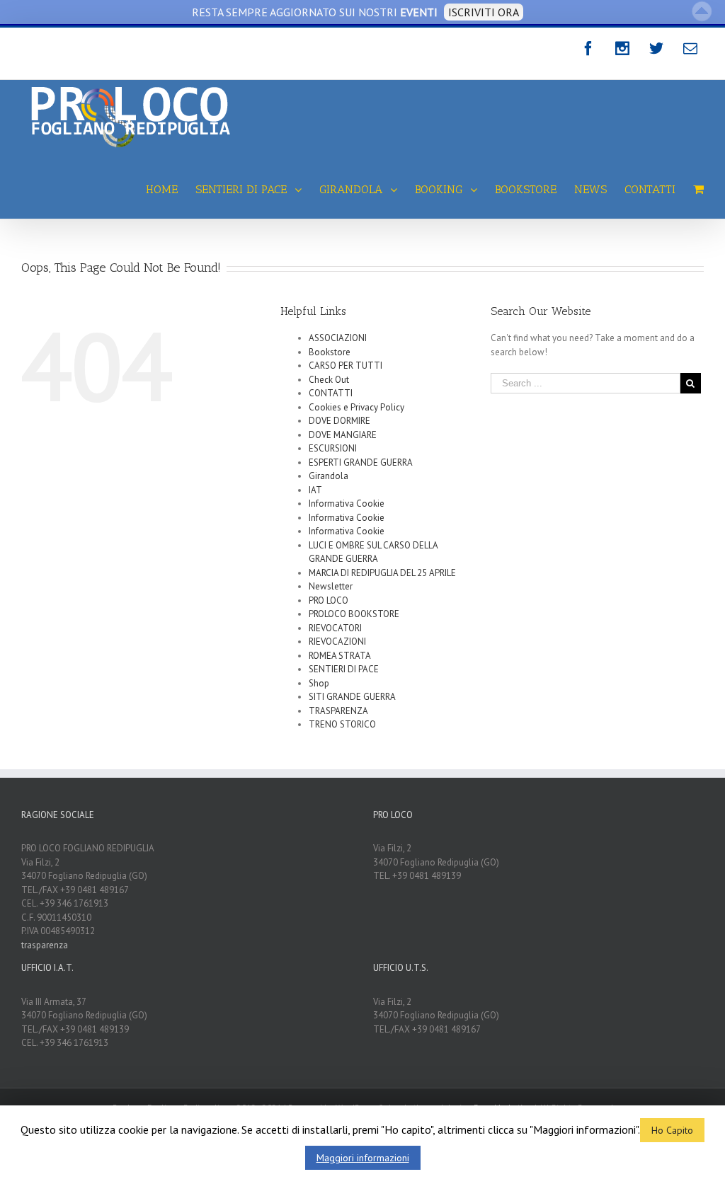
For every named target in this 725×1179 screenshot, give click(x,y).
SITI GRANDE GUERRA (352, 697)
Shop (319, 683)
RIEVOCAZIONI (337, 641)
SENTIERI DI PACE (344, 669)
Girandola (328, 476)
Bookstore (329, 352)
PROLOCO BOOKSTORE (354, 614)
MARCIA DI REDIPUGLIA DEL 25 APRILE (382, 573)
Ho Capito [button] (672, 1130)
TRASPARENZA (338, 711)
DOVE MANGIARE (343, 435)
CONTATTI (331, 393)
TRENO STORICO (342, 724)
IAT (315, 490)
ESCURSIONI (333, 448)
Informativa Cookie (346, 504)
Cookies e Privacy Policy (356, 407)
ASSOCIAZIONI (338, 338)
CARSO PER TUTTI (345, 366)
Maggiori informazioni (362, 1157)
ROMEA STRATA (340, 656)
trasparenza (44, 945)
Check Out (329, 380)
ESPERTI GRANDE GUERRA (361, 462)
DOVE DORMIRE (339, 421)
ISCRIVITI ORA (483, 12)
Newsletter (331, 586)
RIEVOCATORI (335, 628)
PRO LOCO (328, 600)
